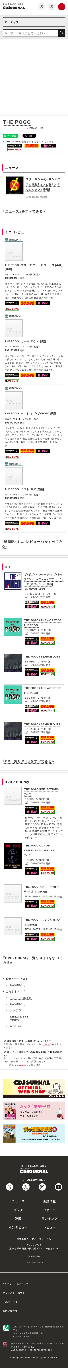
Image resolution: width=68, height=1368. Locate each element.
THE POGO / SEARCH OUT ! (42, 656)
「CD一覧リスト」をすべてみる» (28, 760)
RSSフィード (10, 1301)
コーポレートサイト (33, 1262)
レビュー (49, 1227)
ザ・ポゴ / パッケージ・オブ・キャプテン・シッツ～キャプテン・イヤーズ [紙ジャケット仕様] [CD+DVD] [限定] (44, 581)
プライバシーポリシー (15, 1292)
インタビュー (18, 1227)
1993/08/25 (12, 422)
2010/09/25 (38, 863)
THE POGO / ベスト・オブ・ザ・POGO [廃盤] (31, 413)
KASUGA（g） (18, 985)
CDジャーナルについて (16, 1284)
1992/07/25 (50, 929)
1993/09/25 (50, 896)
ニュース (18, 1201)
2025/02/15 (38, 633)
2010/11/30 (38, 802)
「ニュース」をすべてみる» (24, 211)
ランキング (50, 1218)
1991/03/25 (12, 350)
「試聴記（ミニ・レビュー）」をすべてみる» (32, 543)
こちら (46, 1044)
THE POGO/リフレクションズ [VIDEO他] (42, 922)
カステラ (15, 1010)
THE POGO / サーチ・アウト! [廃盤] (26, 341)
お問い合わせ (10, 1310)
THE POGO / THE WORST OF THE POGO (42, 690)
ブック (18, 1210)
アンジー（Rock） (21, 997)
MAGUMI (16, 1026)
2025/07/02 (38, 597)
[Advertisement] (34, 78)
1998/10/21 (12, 278)
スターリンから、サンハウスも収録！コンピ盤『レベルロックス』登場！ (43, 184)
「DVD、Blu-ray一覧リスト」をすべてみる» (33, 960)
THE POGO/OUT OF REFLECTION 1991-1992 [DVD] (40, 850)
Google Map (34, 1256)
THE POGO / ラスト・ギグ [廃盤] (24, 489)
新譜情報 (49, 1201)
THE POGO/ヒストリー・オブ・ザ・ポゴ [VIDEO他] (42, 889)
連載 (18, 1218)
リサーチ (49, 1210)
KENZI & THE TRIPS (19, 1018)
